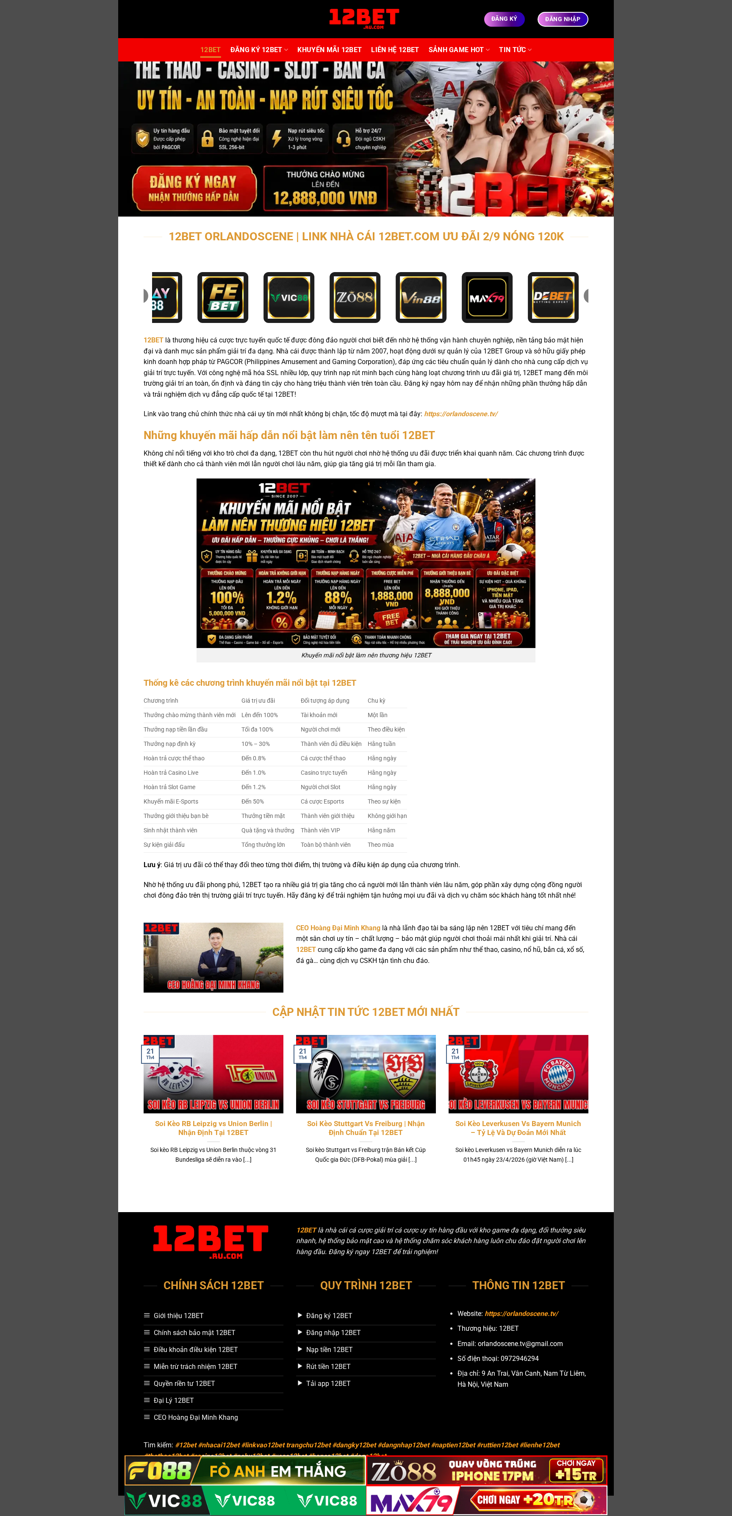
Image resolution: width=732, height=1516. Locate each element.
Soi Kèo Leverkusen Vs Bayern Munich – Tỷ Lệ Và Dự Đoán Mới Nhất (518, 1128)
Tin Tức (512, 50)
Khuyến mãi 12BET (329, 50)
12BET (210, 50)
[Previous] (142, 1110)
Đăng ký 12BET (256, 50)
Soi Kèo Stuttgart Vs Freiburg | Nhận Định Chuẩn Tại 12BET (366, 1128)
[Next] (590, 1110)
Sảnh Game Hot (456, 50)
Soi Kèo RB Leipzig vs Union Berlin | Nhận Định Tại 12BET (213, 1128)
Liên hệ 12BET (395, 50)
